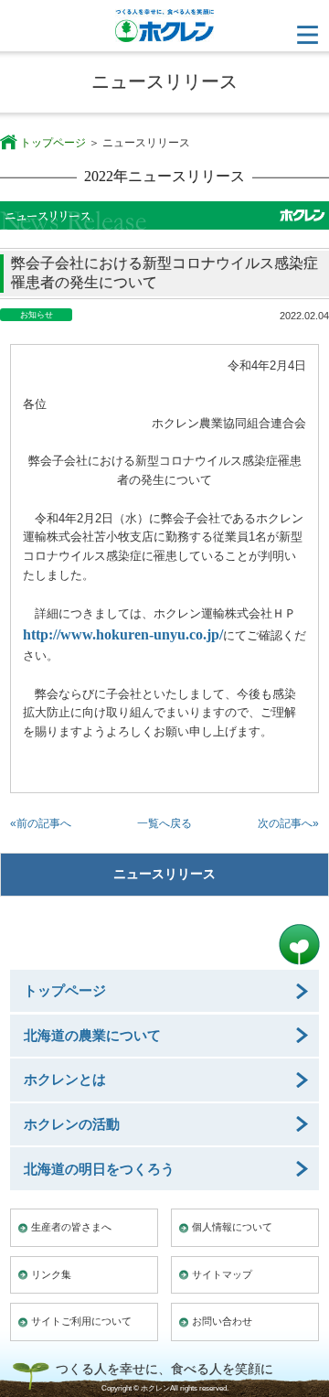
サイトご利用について (81, 1321)
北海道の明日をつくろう (99, 1169)
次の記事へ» (288, 823)
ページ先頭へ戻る (299, 944)
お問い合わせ (222, 1321)
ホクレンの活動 (72, 1124)
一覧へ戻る (164, 823)
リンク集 (51, 1274)
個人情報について (232, 1226)
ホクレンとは (65, 1079)
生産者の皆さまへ (71, 1226)
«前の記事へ (40, 823)
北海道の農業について (92, 1035)
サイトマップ (222, 1274)
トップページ (53, 142)
